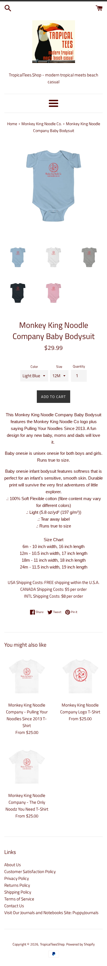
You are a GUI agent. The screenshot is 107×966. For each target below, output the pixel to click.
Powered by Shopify (80, 944)
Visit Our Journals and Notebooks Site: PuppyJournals (51, 912)
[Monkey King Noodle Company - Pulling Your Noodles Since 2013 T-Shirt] (26, 676)
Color (34, 366)
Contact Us (14, 905)
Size (59, 366)
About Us (12, 864)
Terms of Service (19, 899)
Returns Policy (17, 885)
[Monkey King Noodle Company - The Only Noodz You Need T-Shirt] (26, 767)
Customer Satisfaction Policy (30, 871)
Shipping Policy (17, 892)
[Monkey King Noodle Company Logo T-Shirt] (80, 676)
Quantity (79, 366)
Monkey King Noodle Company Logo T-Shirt (80, 708)
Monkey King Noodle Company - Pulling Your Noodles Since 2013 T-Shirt (27, 715)
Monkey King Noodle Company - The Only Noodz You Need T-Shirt (26, 802)
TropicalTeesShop (52, 944)
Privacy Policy (16, 878)
